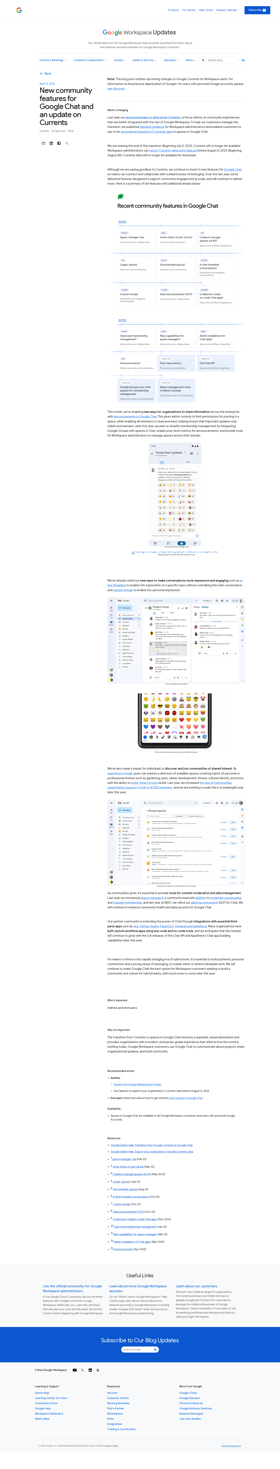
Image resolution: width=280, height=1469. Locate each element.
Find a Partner (115, 1408)
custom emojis (123, 590)
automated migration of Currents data (147, 132)
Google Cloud (188, 1393)
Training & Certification (121, 1429)
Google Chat (58, 131)
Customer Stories (118, 1398)
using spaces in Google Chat (185, 1098)
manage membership (127, 902)
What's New (42, 1419)
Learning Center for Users (51, 1398)
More (190, 60)
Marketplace (115, 1413)
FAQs (110, 1419)
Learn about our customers (196, 1286)
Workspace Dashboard (49, 1413)
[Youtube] (75, 1370)
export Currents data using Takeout (173, 150)
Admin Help (42, 1393)
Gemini (119, 60)
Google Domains (189, 1398)
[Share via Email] (43, 143)
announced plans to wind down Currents (152, 117)
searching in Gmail (119, 773)
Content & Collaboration (90, 60)
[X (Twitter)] (82, 1370)
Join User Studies (190, 1419)
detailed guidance (152, 127)
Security (112, 1393)
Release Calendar (226, 10)
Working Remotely (118, 1403)
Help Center (206, 10)
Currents (44, 131)
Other (71, 131)
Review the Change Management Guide (137, 1084)
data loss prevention (204, 902)
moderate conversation (226, 898)
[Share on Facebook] (59, 143)
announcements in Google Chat (135, 416)
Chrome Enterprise (191, 1403)
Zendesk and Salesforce (191, 926)
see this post (116, 88)
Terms (115, 1446)
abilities (200, 898)
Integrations (114, 1424)
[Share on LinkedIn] (51, 143)
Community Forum (46, 1403)
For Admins (189, 10)
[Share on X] (67, 143)
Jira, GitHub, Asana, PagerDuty (153, 926)
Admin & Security (144, 60)
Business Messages (191, 1413)
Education (171, 60)
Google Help (43, 1408)
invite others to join (144, 783)
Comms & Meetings (53, 60)
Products (173, 10)
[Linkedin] (90, 1370)
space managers (152, 898)
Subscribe (257, 10)
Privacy (108, 1446)
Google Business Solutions (195, 1408)
